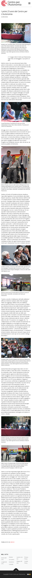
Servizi (12, 542)
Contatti (11, 564)
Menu (29, 3)
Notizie (11, 557)
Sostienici (11, 562)
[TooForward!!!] (29, 574)
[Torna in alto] (16, 570)
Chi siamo (11, 559)
